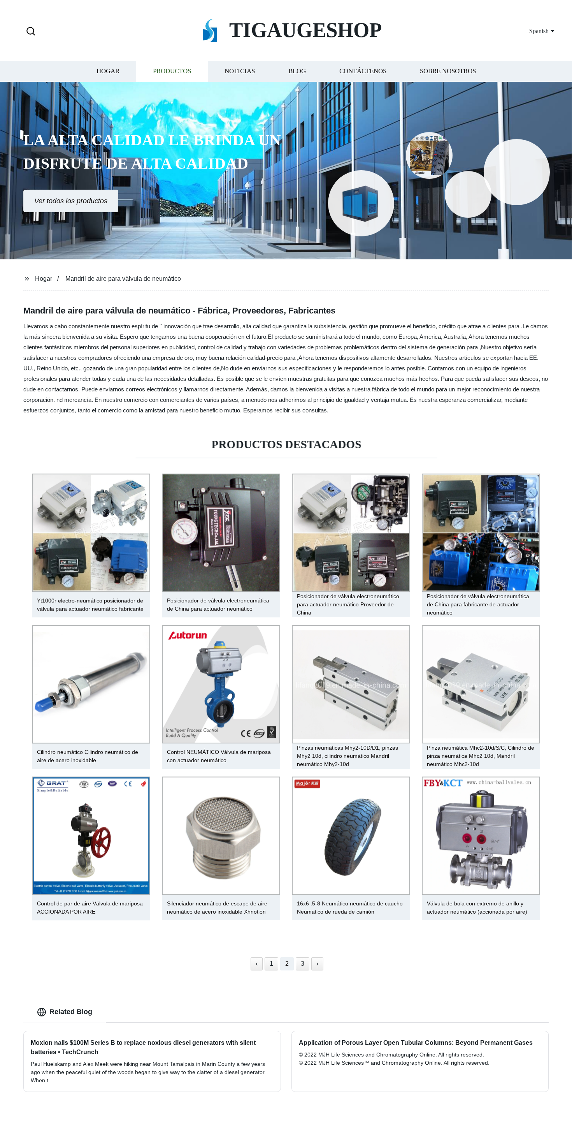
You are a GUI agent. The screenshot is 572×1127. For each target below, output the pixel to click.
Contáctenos (362, 71)
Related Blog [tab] (70, 1012)
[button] (30, 32)
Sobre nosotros (448, 71)
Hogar (108, 71)
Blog (297, 71)
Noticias (240, 71)
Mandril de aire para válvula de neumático (123, 278)
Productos (172, 71)
